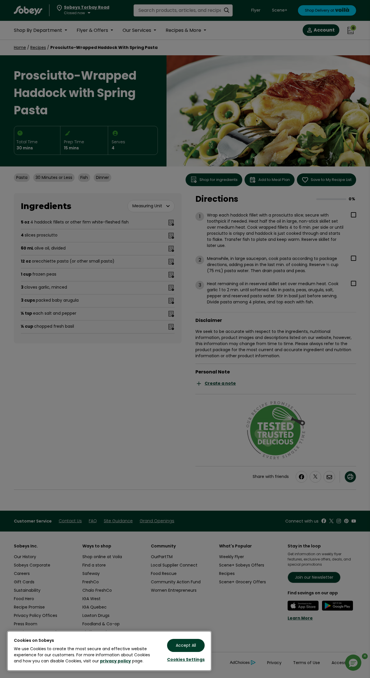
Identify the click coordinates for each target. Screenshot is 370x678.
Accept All (186, 645)
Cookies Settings (186, 659)
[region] (109, 651)
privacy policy (115, 661)
